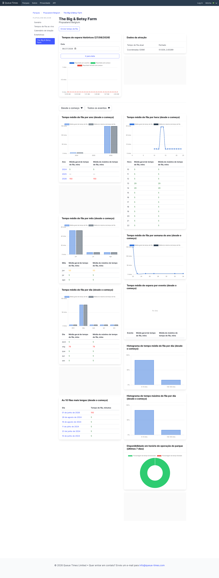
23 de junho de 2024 (71, 431)
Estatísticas (39, 35)
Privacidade (45, 3)
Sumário (37, 22)
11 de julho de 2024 (70, 426)
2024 (64, 169)
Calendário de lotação (43, 30)
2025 (64, 174)
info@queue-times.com (152, 565)
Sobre (34, 3)
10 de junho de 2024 (71, 436)
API (54, 3)
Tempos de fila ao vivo (44, 26)
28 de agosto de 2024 (72, 417)
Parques (25, 3)
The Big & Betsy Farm (44, 41)
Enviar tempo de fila (69, 29)
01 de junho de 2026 (71, 412)
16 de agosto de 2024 (71, 422)
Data (63, 44)
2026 (64, 179)
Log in (200, 3)
